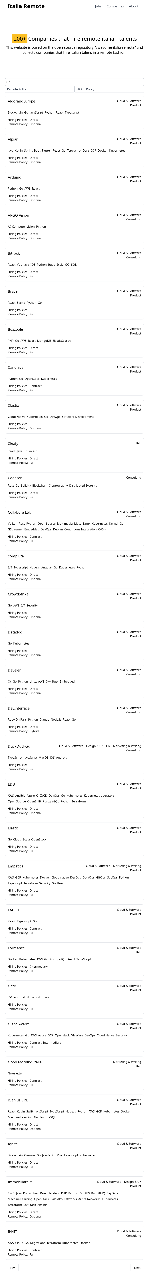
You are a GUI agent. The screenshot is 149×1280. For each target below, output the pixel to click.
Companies (115, 6)
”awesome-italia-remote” (115, 47)
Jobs (98, 6)
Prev (12, 1268)
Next (137, 1268)
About (133, 6)
